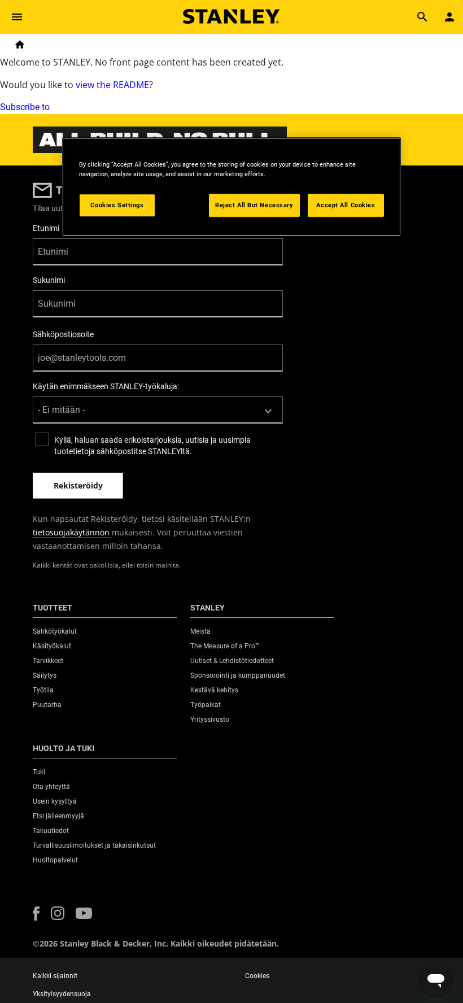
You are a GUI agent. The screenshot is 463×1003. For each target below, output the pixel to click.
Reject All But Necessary (254, 205)
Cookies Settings (116, 205)
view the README (112, 85)
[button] (36, 913)
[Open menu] (17, 17)
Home (19, 44)
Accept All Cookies (345, 205)
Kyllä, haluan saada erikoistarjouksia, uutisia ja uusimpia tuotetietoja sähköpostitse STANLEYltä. (152, 445)
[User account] (449, 17)
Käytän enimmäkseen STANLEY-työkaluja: (106, 386)
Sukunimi (49, 280)
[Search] (422, 17)
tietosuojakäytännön (72, 532)
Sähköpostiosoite (63, 334)
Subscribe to (25, 107)
